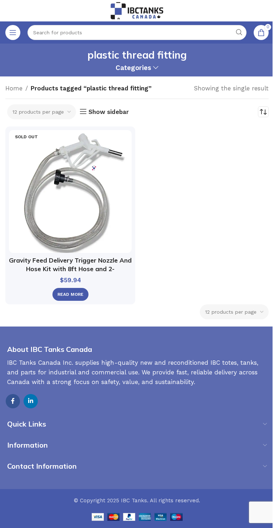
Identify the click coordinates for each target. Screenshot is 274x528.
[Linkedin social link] (31, 401)
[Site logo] (137, 10)
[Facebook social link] (13, 401)
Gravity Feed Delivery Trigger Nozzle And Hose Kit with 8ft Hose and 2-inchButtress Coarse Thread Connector (70, 268)
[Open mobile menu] (13, 32)
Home (13, 88)
